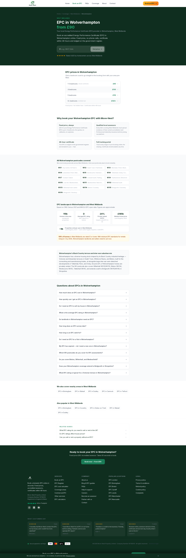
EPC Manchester (114, 496)
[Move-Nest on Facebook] (38, 507)
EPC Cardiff (113, 490)
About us (85, 480)
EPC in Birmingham (64, 391)
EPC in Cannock (107, 391)
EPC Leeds (112, 493)
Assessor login (153, 543)
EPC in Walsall (80, 391)
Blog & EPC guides (88, 483)
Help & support (87, 490)
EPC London (113, 480)
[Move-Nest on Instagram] (29, 507)
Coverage (95, 3)
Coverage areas (60, 490)
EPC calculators (60, 499)
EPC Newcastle (114, 499)
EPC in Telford (122, 391)
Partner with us (87, 499)
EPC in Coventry (80, 408)
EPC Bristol (112, 486)
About (104, 3)
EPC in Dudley (93, 391)
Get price (96, 49)
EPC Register (59, 483)
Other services (60, 496)
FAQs (87, 3)
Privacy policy (141, 480)
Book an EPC (77, 3)
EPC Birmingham (114, 483)
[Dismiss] (158, 556)
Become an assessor (89, 496)
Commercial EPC (60, 493)
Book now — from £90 (93, 462)
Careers (84, 493)
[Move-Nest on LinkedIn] (34, 507)
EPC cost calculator (61, 486)
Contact (112, 3)
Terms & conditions (142, 483)
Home (67, 3)
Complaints (139, 493)
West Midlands (75, 14)
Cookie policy (141, 490)
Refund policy (141, 486)
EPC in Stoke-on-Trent (98, 408)
